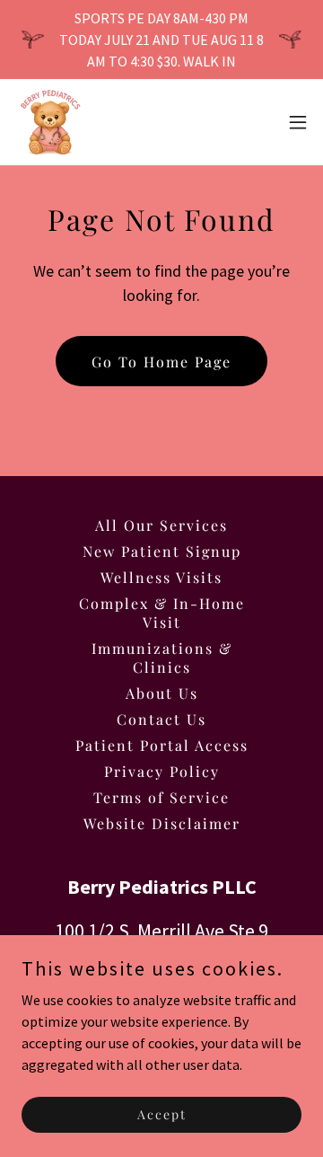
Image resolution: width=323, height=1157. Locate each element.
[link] (50, 122)
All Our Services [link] (161, 525)
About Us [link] (162, 693)
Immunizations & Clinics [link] (162, 657)
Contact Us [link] (161, 719)
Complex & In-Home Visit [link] (162, 612)
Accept (162, 1114)
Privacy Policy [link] (162, 771)
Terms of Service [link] (161, 797)
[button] (298, 122)
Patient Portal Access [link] (162, 745)
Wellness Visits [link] (161, 577)
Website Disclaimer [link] (161, 823)
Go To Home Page (161, 361)
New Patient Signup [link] (162, 551)
